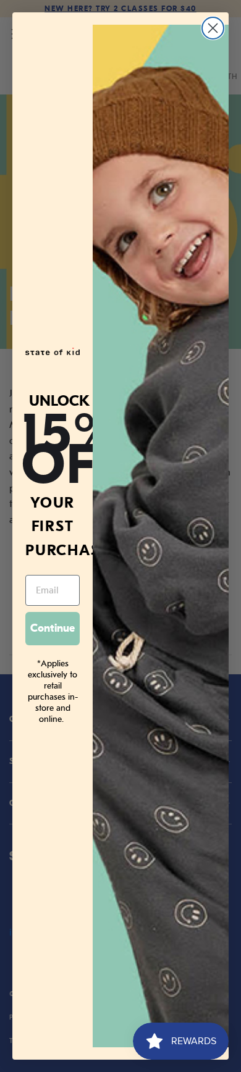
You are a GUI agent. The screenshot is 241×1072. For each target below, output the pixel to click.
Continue (52, 628)
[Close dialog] (213, 28)
